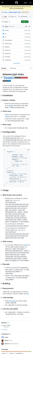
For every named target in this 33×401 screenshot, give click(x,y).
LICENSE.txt (8, 60)
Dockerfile (7, 56)
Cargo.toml (7, 53)
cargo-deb (12, 301)
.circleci (7, 30)
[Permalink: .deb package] (1, 297)
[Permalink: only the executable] (1, 309)
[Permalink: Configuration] (1, 132)
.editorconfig (8, 43)
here (27, 293)
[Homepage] (16, 2)
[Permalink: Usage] (1, 190)
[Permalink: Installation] (1, 95)
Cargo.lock (7, 50)
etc (5, 33)
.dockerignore (8, 40)
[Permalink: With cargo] (1, 124)
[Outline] (31, 68)
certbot (25, 245)
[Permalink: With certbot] (1, 241)
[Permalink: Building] (1, 283)
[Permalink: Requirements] (1, 288)
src (5, 37)
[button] (28, 150)
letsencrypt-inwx (15, 12)
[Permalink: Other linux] (1, 111)
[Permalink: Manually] (1, 264)
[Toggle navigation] (2, 2)
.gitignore (7, 46)
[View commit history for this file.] (29, 26)
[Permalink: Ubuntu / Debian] (1, 100)
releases (10, 105)
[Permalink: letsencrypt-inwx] (1, 77)
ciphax (5, 12)
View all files (16, 63)
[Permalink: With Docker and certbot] (1, 195)
